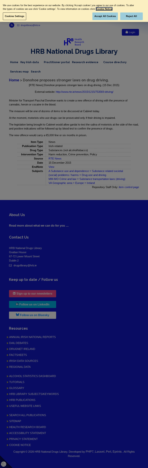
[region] (74, 11)
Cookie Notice (104, 9)
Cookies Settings (14, 16)
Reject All (131, 16)
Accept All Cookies (105, 16)
